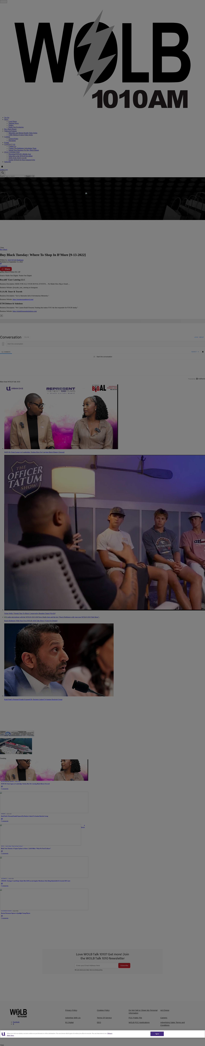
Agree (157, 1034)
